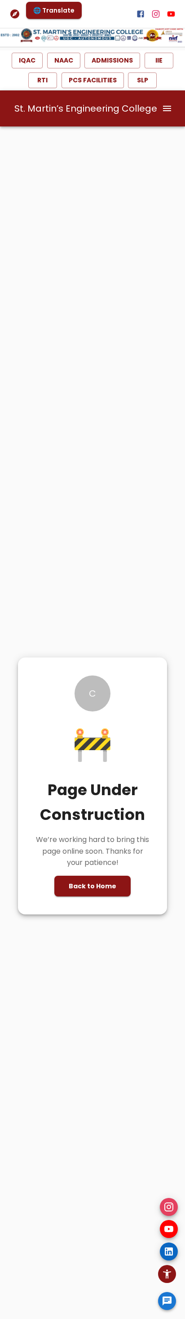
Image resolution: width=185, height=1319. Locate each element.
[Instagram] (169, 1207)
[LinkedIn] (169, 1251)
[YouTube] (169, 1229)
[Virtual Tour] (14, 14)
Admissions (112, 60)
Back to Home (92, 886)
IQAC (27, 60)
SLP (142, 80)
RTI (42, 80)
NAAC (63, 60)
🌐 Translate (54, 10)
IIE (159, 60)
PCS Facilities (93, 80)
